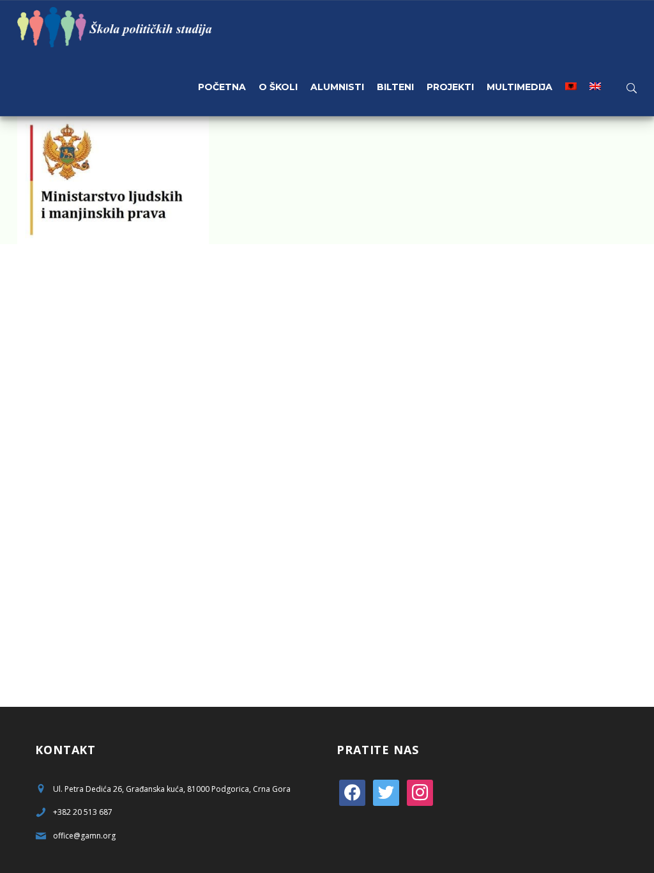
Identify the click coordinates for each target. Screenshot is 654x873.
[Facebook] (352, 791)
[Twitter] (386, 791)
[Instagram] (420, 791)
